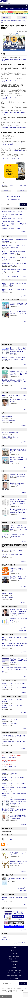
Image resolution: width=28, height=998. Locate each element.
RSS (8, 844)
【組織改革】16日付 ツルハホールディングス (14, 395)
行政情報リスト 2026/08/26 (9, 719)
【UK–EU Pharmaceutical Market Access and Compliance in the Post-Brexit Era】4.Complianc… (18, 511)
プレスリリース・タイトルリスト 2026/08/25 (14, 687)
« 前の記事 (6, 17)
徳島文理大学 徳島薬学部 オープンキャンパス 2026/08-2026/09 (18, 570)
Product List (14, 953)
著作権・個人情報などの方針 (14, 970)
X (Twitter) (9, 839)
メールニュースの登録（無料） (14, 199)
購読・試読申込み (14, 956)
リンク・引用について (14, 973)
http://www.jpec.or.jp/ (19, 150)
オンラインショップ (7, 761)
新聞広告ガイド (6, 939)
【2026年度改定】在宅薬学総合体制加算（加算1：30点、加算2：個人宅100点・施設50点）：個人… (14, 669)
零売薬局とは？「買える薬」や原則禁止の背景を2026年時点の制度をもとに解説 (18, 660)
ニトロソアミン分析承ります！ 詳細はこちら (14, 185)
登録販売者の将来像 (7, 416)
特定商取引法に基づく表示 (14, 975)
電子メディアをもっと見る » (20, 890)
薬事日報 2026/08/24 (7, 597)
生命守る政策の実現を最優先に (10, 432)
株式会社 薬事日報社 (13, 990)
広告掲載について (14, 961)
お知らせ (14, 964)
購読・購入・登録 (22, 8)
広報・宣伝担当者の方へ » (20, 943)
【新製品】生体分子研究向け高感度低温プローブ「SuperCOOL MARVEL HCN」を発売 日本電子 (14, 381)
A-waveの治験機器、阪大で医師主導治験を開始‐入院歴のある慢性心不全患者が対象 (18, 816)
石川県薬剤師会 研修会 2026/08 (11, 221)
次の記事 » (22, 17)
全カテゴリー (13, 8)
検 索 (23, 204)
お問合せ (14, 967)
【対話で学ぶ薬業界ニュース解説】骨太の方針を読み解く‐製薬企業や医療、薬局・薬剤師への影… (14, 645)
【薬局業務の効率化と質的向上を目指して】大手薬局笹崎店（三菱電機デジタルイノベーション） (18, 459)
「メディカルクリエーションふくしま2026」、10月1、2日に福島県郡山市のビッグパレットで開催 (18, 527)
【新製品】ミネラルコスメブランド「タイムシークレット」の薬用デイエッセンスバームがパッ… (18, 373)
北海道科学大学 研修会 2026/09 (11, 228)
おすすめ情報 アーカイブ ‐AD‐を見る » (17, 276)
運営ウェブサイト (14, 959)
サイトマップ (14, 950)
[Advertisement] (14, 333)
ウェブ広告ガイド (6, 937)
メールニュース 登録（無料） (9, 766)
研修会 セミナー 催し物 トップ (11, 158)
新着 (7, 8)
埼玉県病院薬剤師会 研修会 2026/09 (12, 218)
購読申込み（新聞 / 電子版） (9, 757)
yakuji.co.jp (3, 988)
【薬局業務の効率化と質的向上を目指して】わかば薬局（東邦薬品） (18, 451)
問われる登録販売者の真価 (9, 420)
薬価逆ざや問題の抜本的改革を (10, 437)
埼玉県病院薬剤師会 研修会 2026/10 (12, 211)
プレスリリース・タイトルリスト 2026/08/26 (14, 683)
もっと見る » (24, 231)
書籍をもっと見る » (22, 888)
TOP (2, 20)
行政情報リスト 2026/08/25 (9, 723)
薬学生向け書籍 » (23, 630)
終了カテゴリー (14, 978)
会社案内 (14, 947)
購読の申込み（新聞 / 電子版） (14, 196)
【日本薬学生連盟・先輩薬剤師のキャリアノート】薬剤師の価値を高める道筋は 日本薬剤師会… (18, 611)
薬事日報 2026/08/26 (7, 593)
